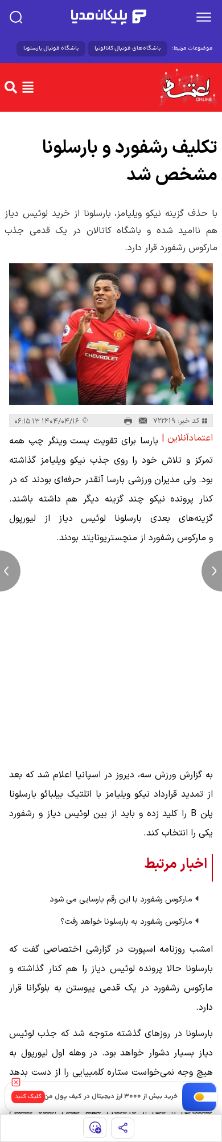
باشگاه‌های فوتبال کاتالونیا (127, 48)
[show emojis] (94, 1127)
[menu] (204, 17)
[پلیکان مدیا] (108, 17)
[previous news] (10, 571)
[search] (16, 17)
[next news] (212, 571)
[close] (15, 1082)
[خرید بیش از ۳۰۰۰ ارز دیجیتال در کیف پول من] (199, 1097)
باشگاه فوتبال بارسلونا (51, 48)
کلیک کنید (28, 1097)
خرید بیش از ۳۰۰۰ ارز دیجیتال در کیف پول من (111, 1096)
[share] (122, 1128)
